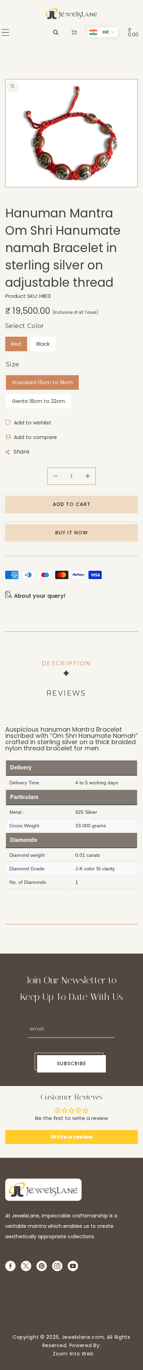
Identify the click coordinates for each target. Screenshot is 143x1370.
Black (43, 343)
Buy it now (71, 532)
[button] (5, 32)
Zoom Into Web (72, 1353)
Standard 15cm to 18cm (42, 382)
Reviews (66, 693)
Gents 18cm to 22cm (38, 401)
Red (16, 343)
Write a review (72, 1137)
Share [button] (22, 452)
